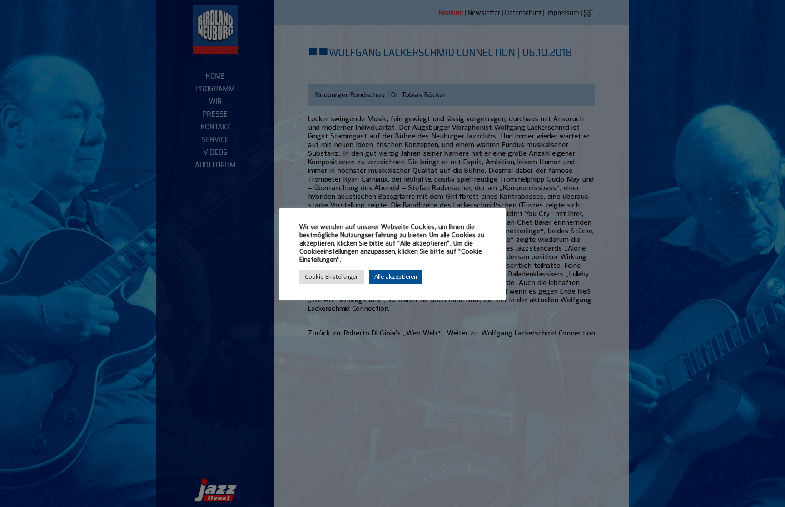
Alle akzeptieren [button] (395, 276)
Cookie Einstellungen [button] (332, 276)
